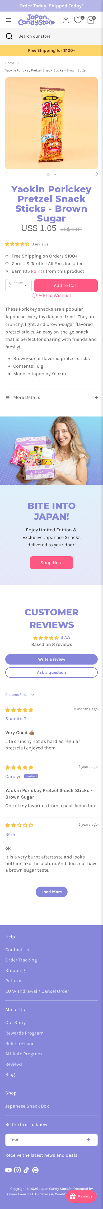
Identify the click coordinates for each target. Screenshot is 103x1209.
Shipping (15, 970)
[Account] (66, 18)
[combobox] (41, 36)
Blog (10, 1074)
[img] (19, 710)
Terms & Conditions (56, 1194)
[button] (17, 244)
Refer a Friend (20, 1043)
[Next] (96, 174)
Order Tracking (21, 960)
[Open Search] (9, 36)
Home (10, 63)
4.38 (65, 638)
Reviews (13, 1064)
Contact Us (17, 950)
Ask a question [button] (51, 672)
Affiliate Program (23, 1054)
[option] (51, 50)
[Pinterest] (35, 1170)
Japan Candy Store (53, 1189)
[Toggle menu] (7, 19)
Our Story (15, 1022)
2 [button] (55, 174)
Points (38, 271)
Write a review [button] (51, 659)
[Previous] (7, 174)
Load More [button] (51, 891)
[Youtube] (8, 1170)
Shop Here (51, 562)
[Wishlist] (78, 20)
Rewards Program (24, 1033)
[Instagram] (17, 1170)
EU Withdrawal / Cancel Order (37, 991)
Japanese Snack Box (27, 1106)
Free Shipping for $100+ (51, 50)
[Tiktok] (26, 1170)
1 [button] (48, 174)
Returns (13, 981)
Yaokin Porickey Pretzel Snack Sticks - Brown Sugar (46, 70)
